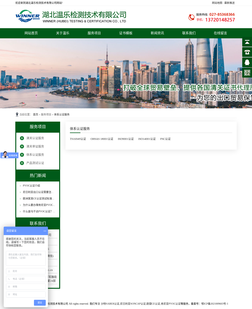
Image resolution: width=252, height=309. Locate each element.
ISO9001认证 (126, 138)
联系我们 (189, 33)
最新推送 (229, 2)
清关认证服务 (35, 138)
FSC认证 (165, 138)
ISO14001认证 (147, 138)
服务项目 (94, 33)
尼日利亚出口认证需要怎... (37, 192)
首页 (36, 114)
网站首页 (31, 33)
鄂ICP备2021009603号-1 (214, 303)
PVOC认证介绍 (31, 185)
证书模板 (125, 33)
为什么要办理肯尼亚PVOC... (38, 205)
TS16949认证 (78, 138)
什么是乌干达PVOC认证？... (38, 211)
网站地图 (217, 2)
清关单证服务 (35, 146)
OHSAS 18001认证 (102, 138)
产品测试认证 (35, 163)
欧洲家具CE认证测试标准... (38, 198)
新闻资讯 (157, 33)
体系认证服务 (62, 114)
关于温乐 (62, 33)
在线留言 (220, 33)
